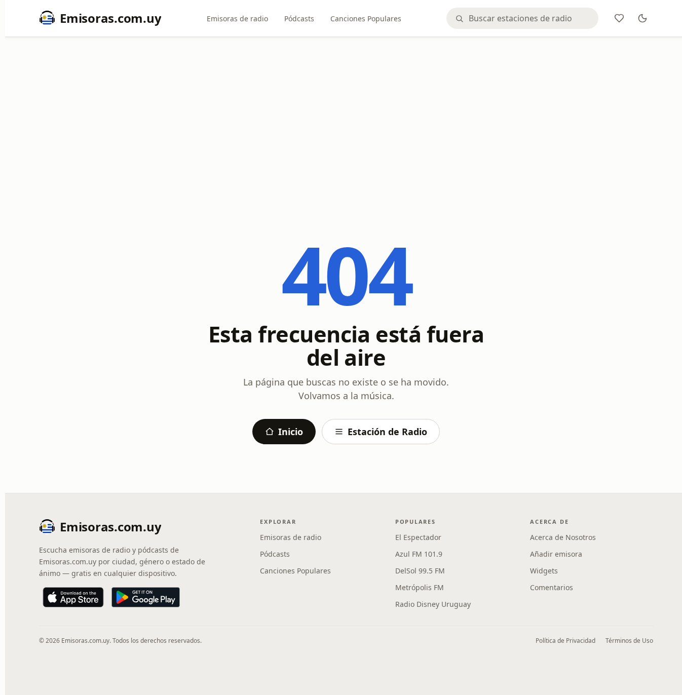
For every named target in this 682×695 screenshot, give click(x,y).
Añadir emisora (556, 554)
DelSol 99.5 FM (420, 570)
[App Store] (73, 597)
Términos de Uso (629, 640)
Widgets (544, 570)
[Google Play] (145, 597)
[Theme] (642, 18)
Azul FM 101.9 (418, 554)
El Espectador (418, 537)
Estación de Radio (387, 432)
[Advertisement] (346, 120)
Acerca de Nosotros (563, 537)
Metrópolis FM (419, 587)
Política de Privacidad (565, 640)
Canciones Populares (365, 18)
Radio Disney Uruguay (433, 604)
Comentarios (551, 587)
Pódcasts (299, 18)
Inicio (290, 432)
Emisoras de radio (237, 18)
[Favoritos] (619, 18)
